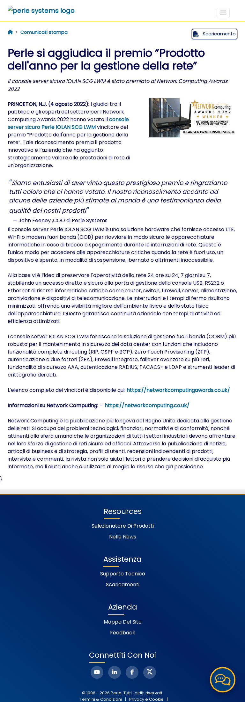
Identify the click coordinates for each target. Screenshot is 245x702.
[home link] (41, 10)
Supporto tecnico (122, 573)
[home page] (10, 32)
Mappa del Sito (123, 621)
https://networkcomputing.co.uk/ (146, 405)
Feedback (122, 632)
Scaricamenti (122, 584)
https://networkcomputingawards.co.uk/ (178, 390)
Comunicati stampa (44, 32)
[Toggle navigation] (223, 13)
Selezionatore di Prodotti (123, 526)
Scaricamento (219, 34)
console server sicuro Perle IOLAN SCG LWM (68, 123)
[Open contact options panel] (222, 679)
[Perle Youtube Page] (97, 672)
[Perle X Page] (149, 672)
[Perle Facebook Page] (132, 672)
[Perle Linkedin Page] (114, 672)
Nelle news (122, 536)
